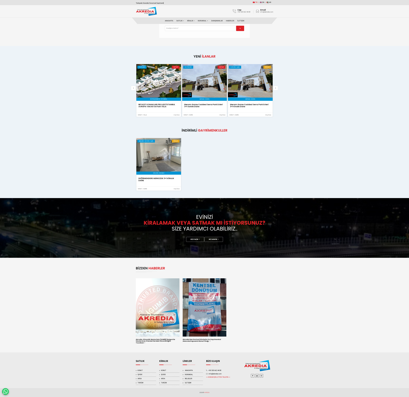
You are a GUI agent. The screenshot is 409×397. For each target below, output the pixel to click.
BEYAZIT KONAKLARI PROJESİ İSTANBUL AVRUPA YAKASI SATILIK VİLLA (156, 105)
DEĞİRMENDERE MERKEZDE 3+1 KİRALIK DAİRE (156, 179)
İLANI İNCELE (158, 82)
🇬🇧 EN (262, 2)
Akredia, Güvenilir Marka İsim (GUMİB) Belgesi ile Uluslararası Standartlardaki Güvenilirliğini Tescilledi (155, 341)
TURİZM (140, 383)
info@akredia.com (266, 12)
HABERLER (230, 21)
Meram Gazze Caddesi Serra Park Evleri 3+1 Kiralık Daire (249, 105)
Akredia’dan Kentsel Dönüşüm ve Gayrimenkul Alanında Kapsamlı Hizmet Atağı (202, 340)
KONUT (140, 370)
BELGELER (188, 379)
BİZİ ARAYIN (213, 239)
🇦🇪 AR (269, 2)
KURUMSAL (202, 21)
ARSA (140, 379)
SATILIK (179, 21)
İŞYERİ (140, 375)
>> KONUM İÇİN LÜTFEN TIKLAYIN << (218, 377)
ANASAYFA (169, 21)
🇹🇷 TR (255, 2)
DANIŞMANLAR (217, 21)
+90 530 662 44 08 (243, 12)
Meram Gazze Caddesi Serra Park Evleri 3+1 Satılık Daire (203, 105)
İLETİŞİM (240, 21)
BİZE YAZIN (194, 239)
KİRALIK (190, 21)
